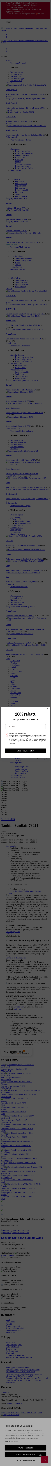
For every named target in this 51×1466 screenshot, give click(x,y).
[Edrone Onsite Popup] (25, 733)
